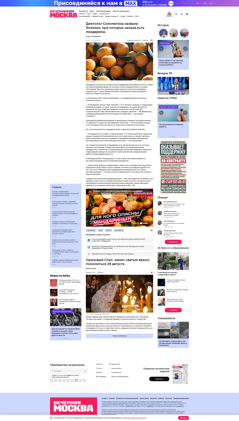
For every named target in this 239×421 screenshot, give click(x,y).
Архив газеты (116, 368)
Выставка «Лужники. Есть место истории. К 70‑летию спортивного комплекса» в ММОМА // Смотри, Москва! (174, 33)
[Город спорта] (169, 14)
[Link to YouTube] (67, 380)
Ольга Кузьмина (169, 221)
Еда (100, 230)
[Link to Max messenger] (51, 380)
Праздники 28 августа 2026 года (65, 317)
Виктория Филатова (170, 202)
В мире (54, 264)
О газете (105, 398)
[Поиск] (176, 14)
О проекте (173, 310)
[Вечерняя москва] (73, 406)
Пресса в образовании (121, 11)
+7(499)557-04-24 (130, 406)
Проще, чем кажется (168, 107)
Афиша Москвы (97, 16)
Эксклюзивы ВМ (84, 16)
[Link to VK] (55, 380)
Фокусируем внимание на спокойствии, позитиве (172, 214)
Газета (91, 11)
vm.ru (137, 404)
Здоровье (91, 230)
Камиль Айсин (91, 269)
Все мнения (173, 242)
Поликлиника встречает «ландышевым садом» (167, 273)
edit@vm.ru (150, 406)
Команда (161, 398)
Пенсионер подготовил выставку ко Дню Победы (175, 300)
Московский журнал (103, 11)
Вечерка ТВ (83, 11)
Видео (95, 14)
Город (54, 197)
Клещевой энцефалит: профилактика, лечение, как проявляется (173, 113)
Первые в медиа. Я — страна (115, 16)
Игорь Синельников (93, 36)
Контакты (168, 398)
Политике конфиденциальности (135, 418)
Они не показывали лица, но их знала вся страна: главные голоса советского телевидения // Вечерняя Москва (163, 33)
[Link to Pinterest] (84, 380)
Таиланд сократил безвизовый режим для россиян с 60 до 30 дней (65, 261)
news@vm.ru (180, 406)
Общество (55, 256)
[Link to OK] (59, 380)
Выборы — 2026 (133, 16)
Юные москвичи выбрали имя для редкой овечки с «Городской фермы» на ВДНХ (65, 213)
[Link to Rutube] (80, 380)
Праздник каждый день (62, 311)
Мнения (162, 197)
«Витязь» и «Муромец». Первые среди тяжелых (177, 291)
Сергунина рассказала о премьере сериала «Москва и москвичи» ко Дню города (65, 203)
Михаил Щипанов (169, 231)
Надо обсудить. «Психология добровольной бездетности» (173, 86)
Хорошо (183, 418)
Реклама (112, 398)
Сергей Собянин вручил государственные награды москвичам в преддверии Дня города (65, 193)
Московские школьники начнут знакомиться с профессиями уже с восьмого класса (63, 232)
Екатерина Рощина (170, 211)
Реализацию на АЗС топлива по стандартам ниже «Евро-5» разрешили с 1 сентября (65, 252)
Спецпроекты (104, 14)
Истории (163, 25)
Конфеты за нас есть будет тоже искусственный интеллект (174, 205)
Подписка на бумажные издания (127, 398)
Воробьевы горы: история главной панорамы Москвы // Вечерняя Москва (184, 33)
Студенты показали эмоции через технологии (176, 281)
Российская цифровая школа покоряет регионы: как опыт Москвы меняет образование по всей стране (173, 49)
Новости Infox (60, 275)
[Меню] (187, 14)
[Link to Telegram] (72, 380)
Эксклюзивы (165, 43)
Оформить (159, 379)
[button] (54, 317)
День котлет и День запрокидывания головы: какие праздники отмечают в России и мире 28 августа (65, 332)
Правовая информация (181, 398)
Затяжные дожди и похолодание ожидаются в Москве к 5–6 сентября (64, 223)
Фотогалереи (101, 376)
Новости (82, 14)
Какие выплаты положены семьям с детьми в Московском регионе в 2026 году (65, 242)
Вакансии (153, 398)
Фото (89, 14)
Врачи (108, 230)
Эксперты (118, 230)
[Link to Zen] (63, 380)
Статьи (99, 368)
